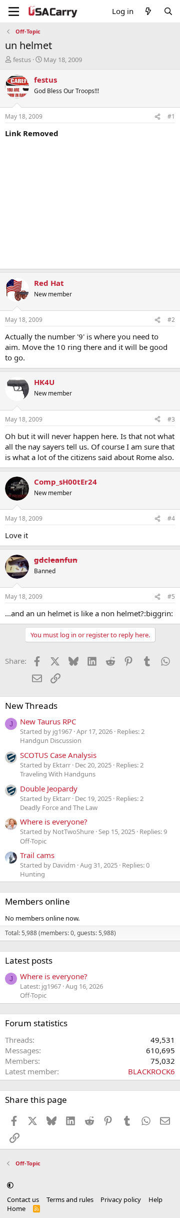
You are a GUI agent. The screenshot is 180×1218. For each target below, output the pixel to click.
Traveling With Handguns (58, 773)
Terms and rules (70, 1199)
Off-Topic (33, 841)
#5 (171, 596)
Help (155, 1199)
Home (16, 1208)
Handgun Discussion (51, 740)
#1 (171, 116)
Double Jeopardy (49, 788)
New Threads (31, 705)
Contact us (23, 1199)
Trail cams (37, 855)
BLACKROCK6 (151, 1071)
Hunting (32, 874)
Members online (37, 901)
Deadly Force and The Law (59, 807)
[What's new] (148, 11)
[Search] (168, 11)
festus (22, 59)
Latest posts (28, 960)
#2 (171, 319)
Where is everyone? (54, 822)
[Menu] (14, 12)
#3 (171, 419)
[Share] (157, 117)
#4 (171, 518)
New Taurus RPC (48, 721)
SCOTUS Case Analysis (58, 755)
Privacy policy (120, 1199)
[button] (10, 1185)
